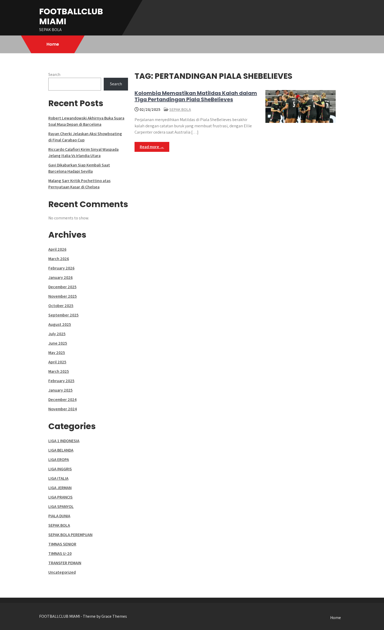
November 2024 (62, 409)
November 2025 (62, 296)
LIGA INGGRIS (60, 469)
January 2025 (60, 390)
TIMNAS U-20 (60, 553)
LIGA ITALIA (58, 478)
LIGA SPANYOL (61, 506)
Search (54, 74)
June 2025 (57, 343)
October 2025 (60, 305)
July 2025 (57, 334)
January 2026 (60, 277)
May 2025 (56, 352)
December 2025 (62, 287)
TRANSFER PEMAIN (64, 563)
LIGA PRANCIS (60, 497)
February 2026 (61, 268)
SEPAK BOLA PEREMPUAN (70, 534)
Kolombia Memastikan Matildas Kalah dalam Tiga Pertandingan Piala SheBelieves (196, 96)
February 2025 (61, 380)
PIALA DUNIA (59, 516)
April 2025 (57, 362)
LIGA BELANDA (60, 450)
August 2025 (59, 324)
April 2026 (57, 249)
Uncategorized (62, 572)
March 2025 (58, 371)
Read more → (152, 146)
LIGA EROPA (58, 459)
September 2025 (63, 315)
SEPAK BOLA (180, 109)
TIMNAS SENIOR (62, 544)
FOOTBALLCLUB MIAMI (71, 16)
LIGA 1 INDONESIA (63, 440)
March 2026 (58, 258)
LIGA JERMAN (60, 487)
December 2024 (62, 399)
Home (52, 44)
